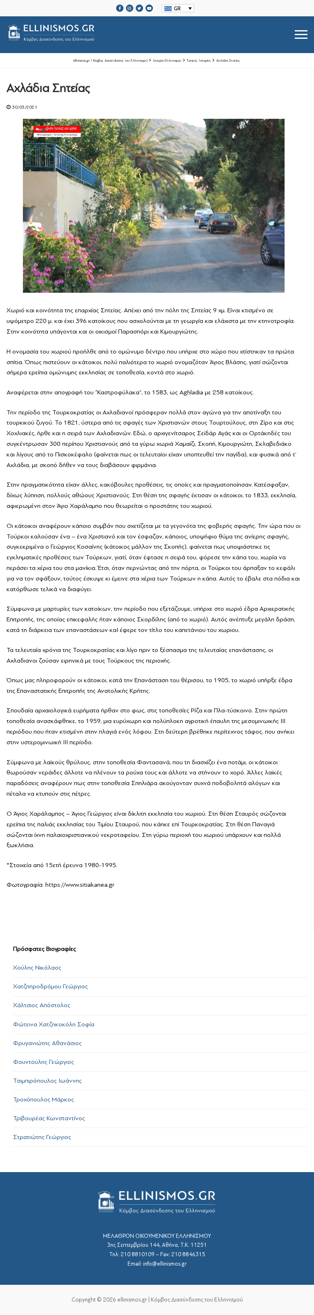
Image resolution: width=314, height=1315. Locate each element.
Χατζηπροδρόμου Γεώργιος (50, 986)
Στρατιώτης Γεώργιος (42, 1137)
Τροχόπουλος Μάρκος (43, 1099)
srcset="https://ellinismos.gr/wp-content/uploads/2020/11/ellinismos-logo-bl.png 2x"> (162, 25)
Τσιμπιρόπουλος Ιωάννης (47, 1080)
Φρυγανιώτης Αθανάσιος (47, 1043)
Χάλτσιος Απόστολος (41, 1005)
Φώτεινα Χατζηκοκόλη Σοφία (53, 1024)
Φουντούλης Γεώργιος (43, 1062)
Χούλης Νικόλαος (37, 967)
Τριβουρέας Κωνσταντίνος (49, 1118)
